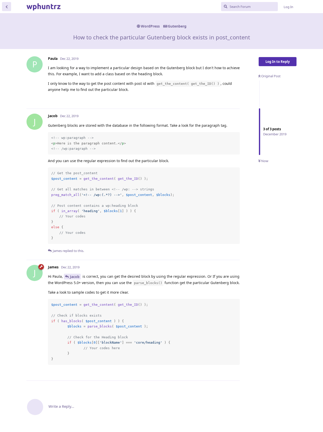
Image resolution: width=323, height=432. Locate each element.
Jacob (74, 276)
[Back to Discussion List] (6, 6)
